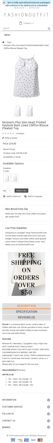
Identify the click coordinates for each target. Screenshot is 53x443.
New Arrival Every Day (16, 209)
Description (26, 306)
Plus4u (12, 149)
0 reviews (20, 133)
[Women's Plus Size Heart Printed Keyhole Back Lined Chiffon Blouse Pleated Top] (26, 76)
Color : (7, 171)
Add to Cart (21, 191)
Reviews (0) (26, 317)
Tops (9, 42)
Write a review (10, 138)
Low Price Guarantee (16, 228)
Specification (26, 311)
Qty (4, 191)
